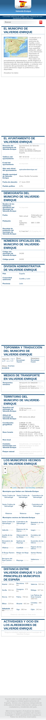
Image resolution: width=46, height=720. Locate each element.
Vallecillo (5, 530)
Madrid (4, 584)
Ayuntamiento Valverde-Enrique (23, 18)
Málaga (33, 590)
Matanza (8, 513)
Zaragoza (20, 589)
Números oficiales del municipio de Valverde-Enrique (22, 244)
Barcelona (20, 583)
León (21, 283)
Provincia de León (36, 16)
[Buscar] (40, 22)
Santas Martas (36, 553)
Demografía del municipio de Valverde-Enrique (22, 196)
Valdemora (35, 559)
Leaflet (14, 488)
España (22, 274)
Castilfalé (19, 548)
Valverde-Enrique (23, 11)
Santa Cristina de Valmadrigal (8, 496)
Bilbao (4, 603)
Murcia (4, 597)
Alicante (19, 603)
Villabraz (5, 548)
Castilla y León (24, 279)
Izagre (37, 513)
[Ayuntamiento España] (23, 4)
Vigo (18, 609)
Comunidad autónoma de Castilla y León (16, 16)
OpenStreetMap (30, 488)
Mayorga (19, 560)
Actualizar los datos (11, 73)
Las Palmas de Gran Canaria (36, 596)
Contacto (9, 713)
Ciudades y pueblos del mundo (27, 713)
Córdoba (34, 603)
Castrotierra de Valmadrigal (37, 496)
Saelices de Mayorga (20, 542)
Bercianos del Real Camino (7, 559)
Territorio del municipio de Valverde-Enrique (22, 400)
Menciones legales (14, 711)
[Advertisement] (23, 106)
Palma (18, 597)
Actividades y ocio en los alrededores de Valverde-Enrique (21, 625)
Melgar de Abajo (22, 553)
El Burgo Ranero (8, 553)
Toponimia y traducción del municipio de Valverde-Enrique (23, 351)
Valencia (34, 584)
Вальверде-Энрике (20, 361)
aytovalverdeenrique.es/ (28, 169)
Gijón (33, 609)
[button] (5, 469)
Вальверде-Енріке (35, 361)
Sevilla (4, 590)
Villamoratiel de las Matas (22, 536)
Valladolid (6, 609)
